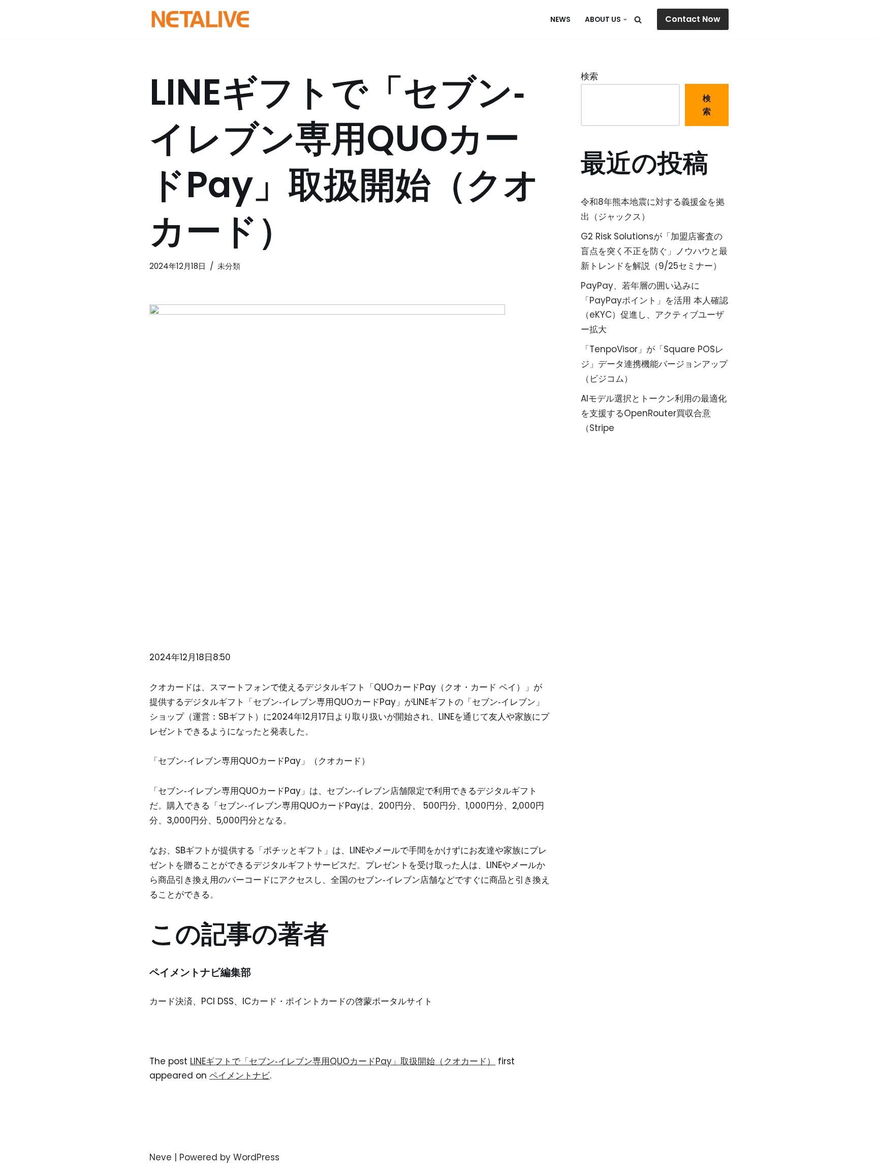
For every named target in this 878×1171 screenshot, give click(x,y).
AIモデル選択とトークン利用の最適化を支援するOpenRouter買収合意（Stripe (654, 413)
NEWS (560, 19)
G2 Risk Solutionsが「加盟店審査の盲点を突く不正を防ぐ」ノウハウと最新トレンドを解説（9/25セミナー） (654, 251)
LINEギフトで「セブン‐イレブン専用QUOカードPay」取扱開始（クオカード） (342, 1061)
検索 (589, 76)
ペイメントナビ (239, 1075)
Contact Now (692, 19)
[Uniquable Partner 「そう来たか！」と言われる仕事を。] (200, 19)
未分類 (228, 266)
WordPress (256, 1157)
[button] (625, 19)
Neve (160, 1157)
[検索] (638, 19)
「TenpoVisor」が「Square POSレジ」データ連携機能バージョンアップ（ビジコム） (654, 364)
